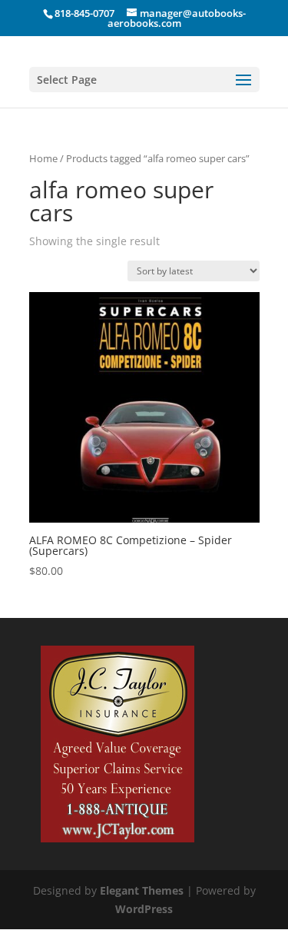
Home (43, 158)
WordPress (144, 909)
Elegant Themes (142, 890)
